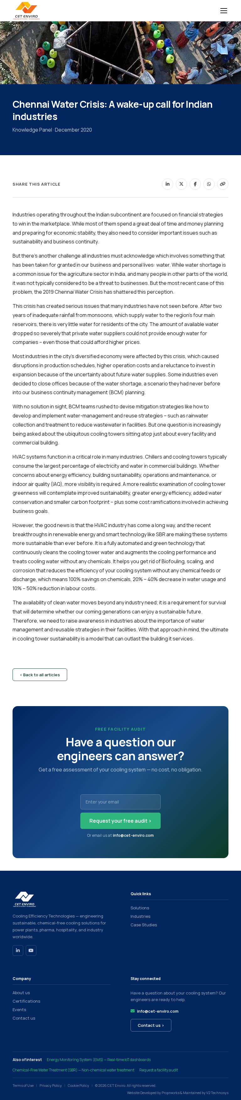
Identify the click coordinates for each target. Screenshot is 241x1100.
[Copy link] (222, 184)
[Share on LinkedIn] (167, 184)
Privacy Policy (51, 1085)
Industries (140, 916)
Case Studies (144, 925)
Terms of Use (23, 1085)
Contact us (24, 1018)
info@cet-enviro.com (133, 835)
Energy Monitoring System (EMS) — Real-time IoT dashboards (99, 1059)
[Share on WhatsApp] (209, 184)
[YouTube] (31, 950)
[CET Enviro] (61, 899)
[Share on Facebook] (195, 184)
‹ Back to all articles (40, 675)
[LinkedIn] (18, 950)
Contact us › (151, 1025)
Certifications (26, 1001)
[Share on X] (181, 184)
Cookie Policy (78, 1085)
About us (21, 992)
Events (19, 1009)
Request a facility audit (158, 1070)
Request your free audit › (120, 820)
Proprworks (170, 1092)
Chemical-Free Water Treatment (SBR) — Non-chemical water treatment (73, 1070)
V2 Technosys (217, 1092)
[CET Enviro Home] (26, 10)
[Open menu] (223, 10)
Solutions (140, 908)
